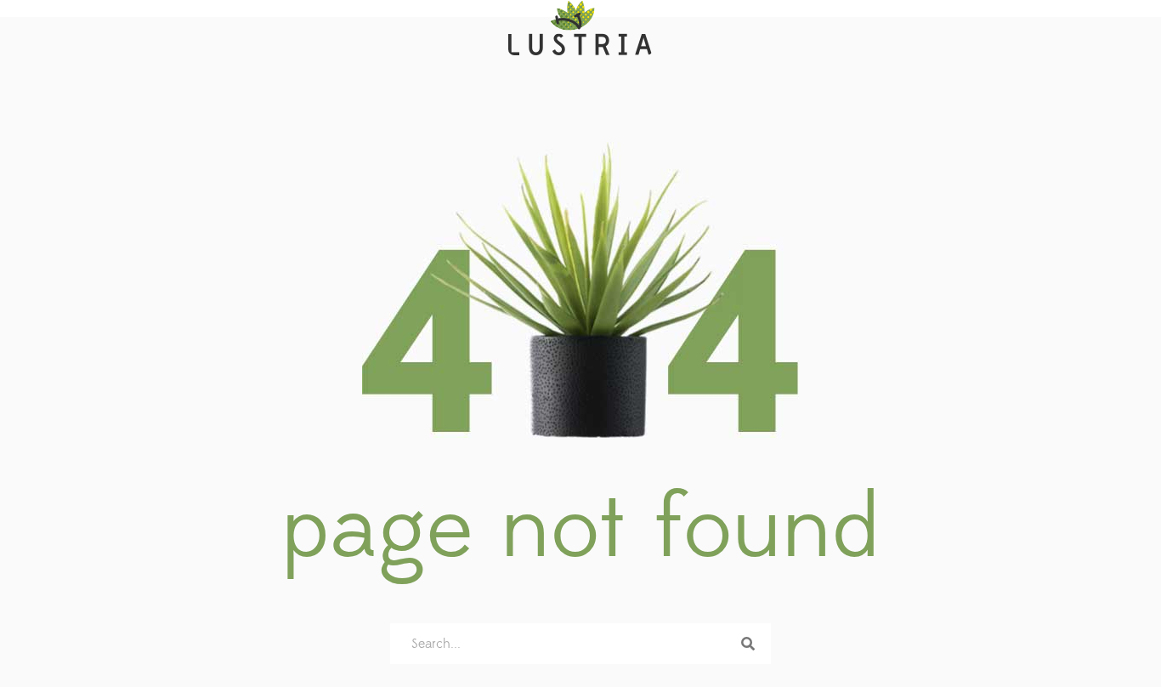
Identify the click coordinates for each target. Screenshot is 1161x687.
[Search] (748, 643)
